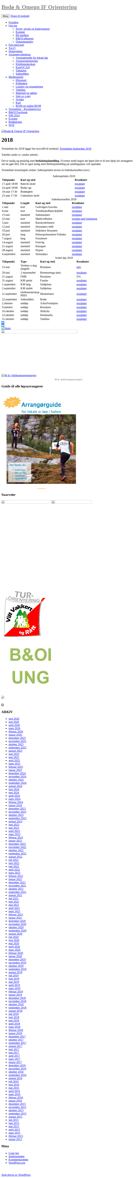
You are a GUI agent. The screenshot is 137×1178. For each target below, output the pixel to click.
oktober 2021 (16, 888)
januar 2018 (15, 1033)
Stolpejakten (15, 51)
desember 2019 (17, 959)
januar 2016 (15, 1100)
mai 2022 (14, 866)
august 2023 (15, 821)
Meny (6, 16)
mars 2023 (14, 834)
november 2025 (17, 741)
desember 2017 (17, 1036)
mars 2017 (14, 1058)
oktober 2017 (16, 1039)
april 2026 (14, 725)
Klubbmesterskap (25, 64)
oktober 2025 (16, 744)
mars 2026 (14, 728)
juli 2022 (14, 859)
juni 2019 (14, 978)
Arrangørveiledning (20, 54)
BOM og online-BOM (28, 105)
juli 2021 (14, 898)
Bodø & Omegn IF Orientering (39, 7)
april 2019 (14, 985)
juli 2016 (14, 1081)
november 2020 (17, 924)
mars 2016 (14, 1094)
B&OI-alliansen (25, 38)
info (79, 267)
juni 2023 (14, 824)
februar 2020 (16, 953)
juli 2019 (14, 975)
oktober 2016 (16, 1071)
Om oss (13, 25)
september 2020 (17, 930)
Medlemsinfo (16, 76)
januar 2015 (15, 1139)
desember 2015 (17, 1103)
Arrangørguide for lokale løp (32, 57)
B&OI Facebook (18, 112)
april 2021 (14, 908)
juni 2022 (14, 863)
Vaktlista (20, 89)
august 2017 (15, 1046)
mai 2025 (14, 757)
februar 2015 (16, 1136)
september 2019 (17, 969)
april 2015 (14, 1129)
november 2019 (17, 962)
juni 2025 (14, 753)
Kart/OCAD (23, 67)
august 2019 (15, 972)
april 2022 (14, 869)
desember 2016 (17, 1065)
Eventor (13, 118)
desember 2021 (17, 882)
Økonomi (21, 80)
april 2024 (14, 795)
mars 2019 (14, 988)
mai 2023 (14, 827)
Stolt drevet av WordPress (16, 1174)
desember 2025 (17, 737)
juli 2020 (14, 936)
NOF (11, 125)
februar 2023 (16, 837)
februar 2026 (16, 731)
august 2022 (15, 856)
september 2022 (17, 853)
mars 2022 (14, 872)
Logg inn (14, 1153)
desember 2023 (17, 808)
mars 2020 (14, 949)
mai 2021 (14, 904)
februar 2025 (16, 766)
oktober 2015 (16, 1110)
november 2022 (17, 847)
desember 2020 (17, 920)
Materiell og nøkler (26, 93)
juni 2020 (14, 940)
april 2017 (14, 1055)
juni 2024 (14, 789)
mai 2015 (14, 1126)
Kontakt (20, 32)
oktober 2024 (16, 779)
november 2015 (17, 1107)
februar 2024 (16, 802)
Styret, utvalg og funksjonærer (33, 28)
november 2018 (17, 1001)
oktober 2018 (16, 1004)
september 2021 (17, 892)
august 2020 (15, 933)
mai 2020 (14, 943)
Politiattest (21, 83)
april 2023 (14, 831)
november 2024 (17, 776)
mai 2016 (14, 1087)
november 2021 (17, 885)
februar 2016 (16, 1097)
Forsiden (13, 22)
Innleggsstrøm (16, 1156)
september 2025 (17, 747)
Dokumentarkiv (24, 41)
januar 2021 (15, 917)
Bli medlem (22, 35)
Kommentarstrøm (18, 1159)
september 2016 (17, 1075)
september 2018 (17, 1007)
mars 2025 (14, 763)
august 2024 (15, 786)
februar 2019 (16, 991)
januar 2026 (15, 734)
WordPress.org (17, 1162)
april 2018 (14, 1023)
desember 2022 (17, 843)
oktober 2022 (16, 850)
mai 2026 (14, 721)
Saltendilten (22, 73)
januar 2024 (15, 805)
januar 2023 (15, 840)
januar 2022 (15, 879)
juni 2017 (14, 1049)
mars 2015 (14, 1132)
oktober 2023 (16, 814)
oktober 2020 (16, 927)
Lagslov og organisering (29, 86)
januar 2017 (15, 1062)
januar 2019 (15, 994)
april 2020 (14, 946)
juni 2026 (14, 718)
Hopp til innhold (20, 15)
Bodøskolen (15, 121)
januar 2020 (15, 956)
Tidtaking (21, 70)
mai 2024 (14, 792)
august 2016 (15, 1078)
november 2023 (17, 811)
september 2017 (17, 1042)
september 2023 (17, 818)
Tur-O (12, 48)
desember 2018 (17, 997)
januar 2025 (15, 770)
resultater (80, 183)
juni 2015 (14, 1123)
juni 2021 (14, 901)
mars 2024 (14, 798)
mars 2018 (14, 1026)
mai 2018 (14, 1020)
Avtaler (20, 99)
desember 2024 (17, 773)
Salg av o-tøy (23, 96)
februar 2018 (16, 1030)
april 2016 (14, 1091)
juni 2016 (14, 1084)
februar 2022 (16, 875)
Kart (18, 102)
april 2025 (14, 760)
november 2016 (17, 1068)
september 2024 (17, 782)
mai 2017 (14, 1052)
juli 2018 (14, 1014)
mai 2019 (14, 981)
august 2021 (15, 895)
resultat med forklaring (84, 218)
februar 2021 (16, 914)
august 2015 (15, 1116)
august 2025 (15, 750)
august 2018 (15, 1010)
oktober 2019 (16, 965)
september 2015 (17, 1113)
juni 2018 (14, 1017)
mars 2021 (14, 911)
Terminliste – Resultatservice (25, 109)
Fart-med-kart (16, 44)
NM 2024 (14, 115)
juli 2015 (14, 1119)
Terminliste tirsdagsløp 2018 (75, 148)
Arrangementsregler (27, 60)
